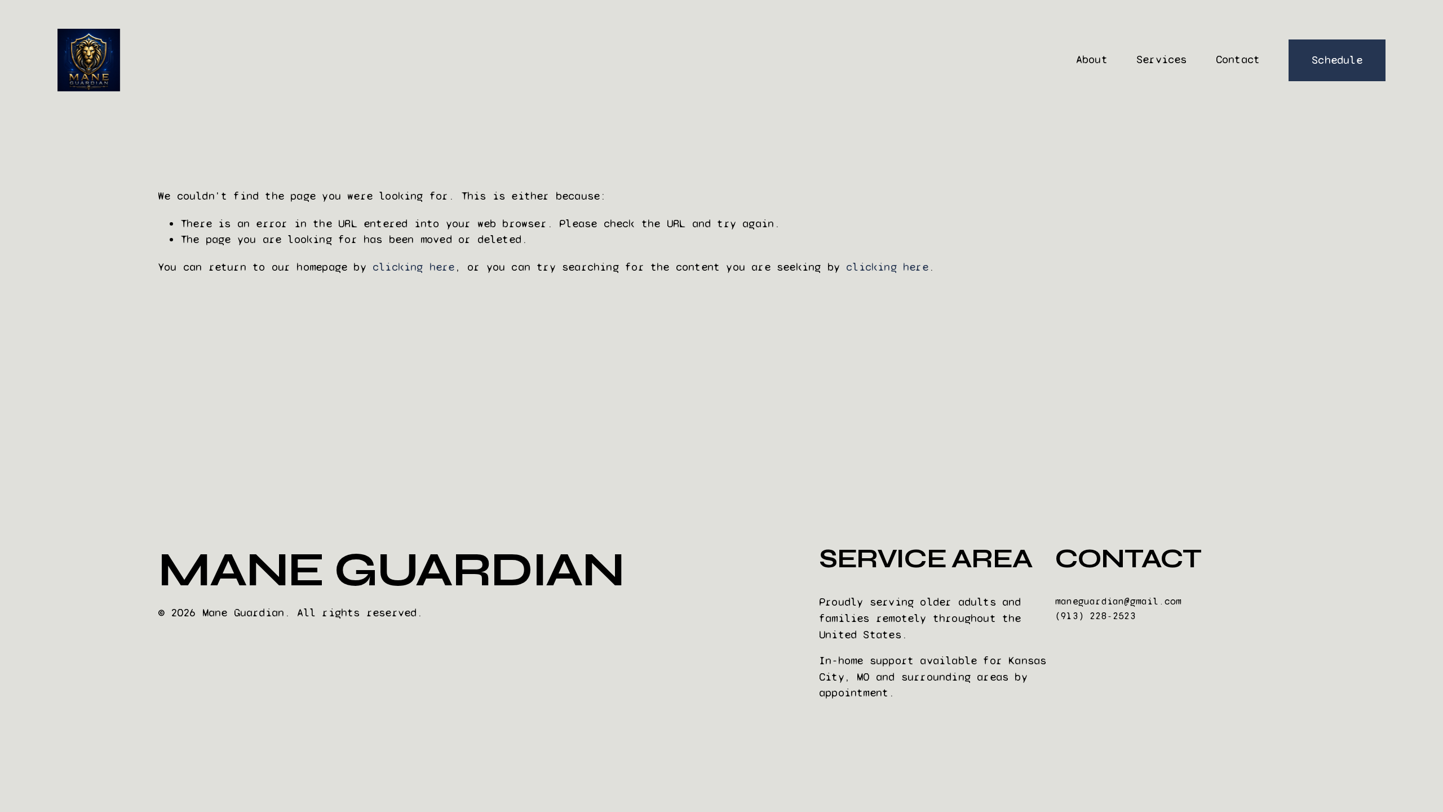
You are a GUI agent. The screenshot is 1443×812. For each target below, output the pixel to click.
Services (1161, 59)
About (1092, 59)
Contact (1238, 59)
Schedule (1337, 60)
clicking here (414, 267)
